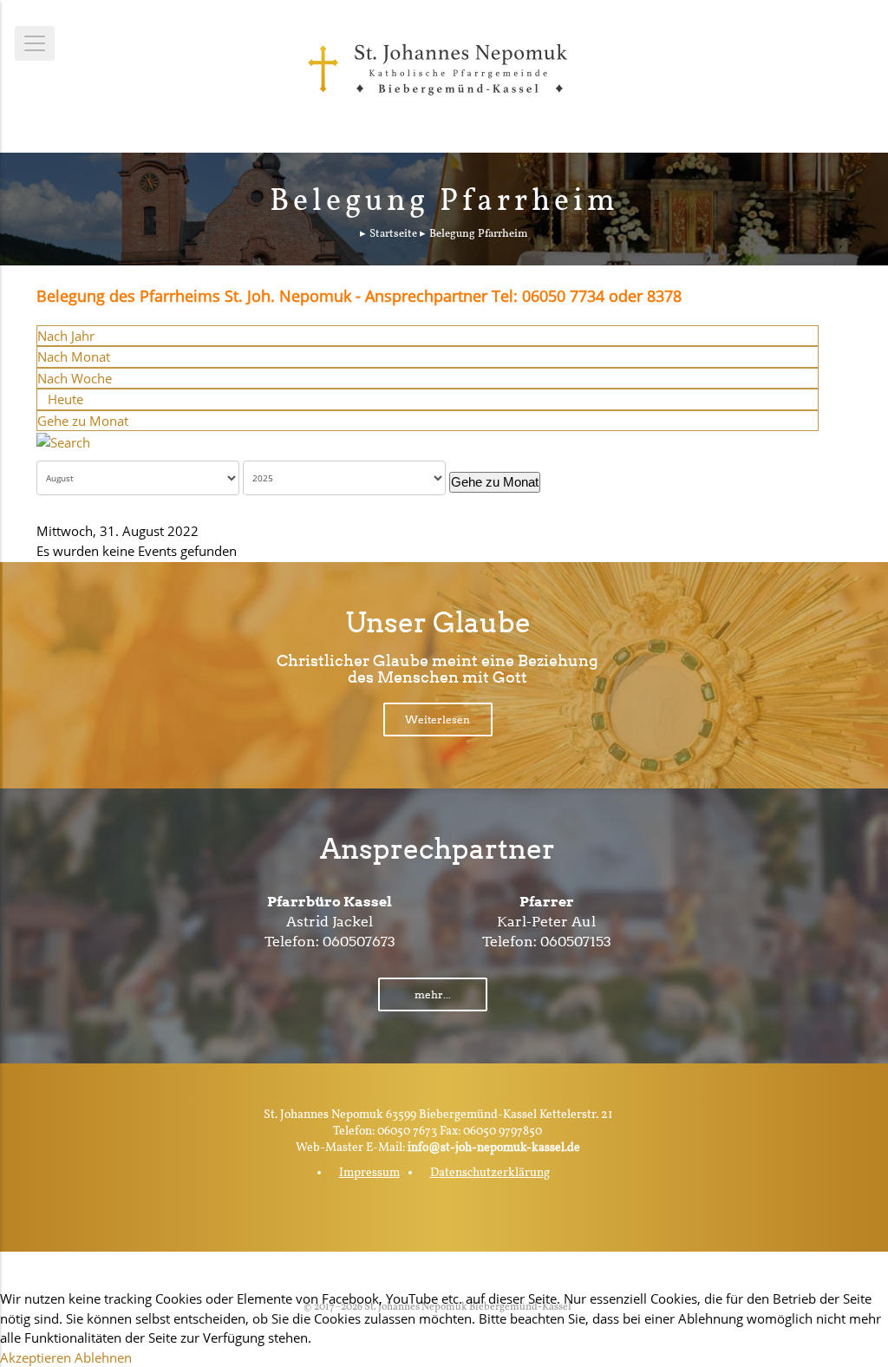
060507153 (575, 941)
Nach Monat (73, 356)
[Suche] (63, 440)
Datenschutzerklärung (490, 1173)
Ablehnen (103, 1357)
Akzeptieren (35, 1357)
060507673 (359, 941)
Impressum (369, 1173)
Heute (65, 399)
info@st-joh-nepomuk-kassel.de (494, 1148)
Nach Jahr (66, 335)
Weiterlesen (437, 719)
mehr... (433, 994)
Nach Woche (74, 378)
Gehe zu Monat (82, 420)
